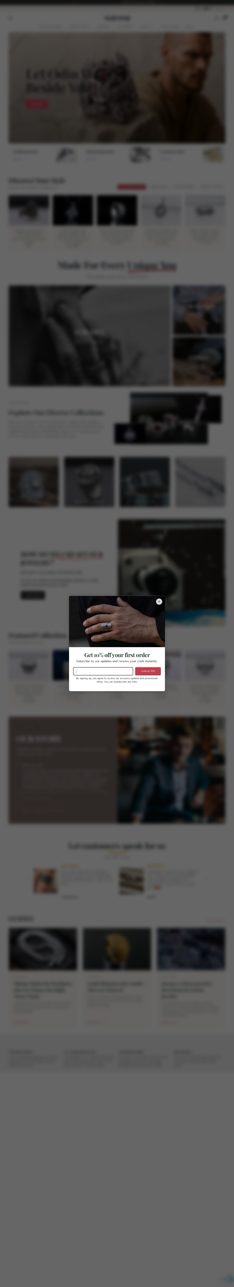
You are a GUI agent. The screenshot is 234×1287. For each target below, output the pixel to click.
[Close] (159, 601)
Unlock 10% (148, 671)
